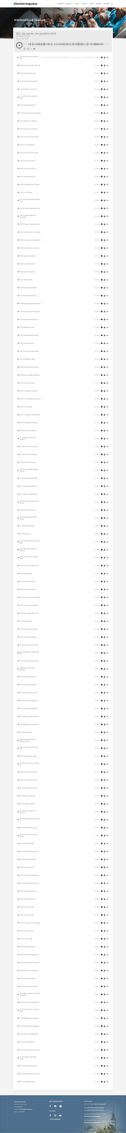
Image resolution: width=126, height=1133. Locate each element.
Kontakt (106, 4)
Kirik (76, 4)
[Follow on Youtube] (55, 1106)
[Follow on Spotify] (60, 1106)
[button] (19, 45)
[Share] (107, 57)
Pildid (92, 4)
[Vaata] (102, 57)
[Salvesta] (104, 57)
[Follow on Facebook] (50, 1106)
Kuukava (60, 4)
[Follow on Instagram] (55, 1116)
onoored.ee (55, 1119)
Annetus (99, 4)
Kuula (84, 4)
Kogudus (68, 4)
